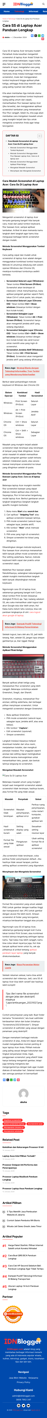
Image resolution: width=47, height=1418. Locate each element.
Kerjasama (33, 1378)
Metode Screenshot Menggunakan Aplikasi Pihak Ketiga (24, 163)
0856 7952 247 (23, 1399)
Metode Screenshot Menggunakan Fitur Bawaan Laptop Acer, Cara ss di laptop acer (24, 156)
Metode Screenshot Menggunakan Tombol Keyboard (24, 149)
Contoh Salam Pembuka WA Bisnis (23, 1220)
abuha (7, 37)
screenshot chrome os (14, 1127)
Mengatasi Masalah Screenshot (22, 167)
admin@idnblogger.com (23, 1396)
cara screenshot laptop (14, 1124)
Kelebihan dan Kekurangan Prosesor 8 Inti (23, 1147)
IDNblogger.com (17, 1410)
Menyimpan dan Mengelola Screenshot (25, 171)
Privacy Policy (23, 1382)
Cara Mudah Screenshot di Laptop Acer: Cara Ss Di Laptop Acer (23, 142)
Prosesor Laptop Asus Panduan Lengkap (22, 1188)
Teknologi (19, 11)
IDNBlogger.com (15, 1349)
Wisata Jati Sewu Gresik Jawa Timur (24, 1226)
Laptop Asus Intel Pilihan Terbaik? (19, 1156)
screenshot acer (35, 1124)
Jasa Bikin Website (18, 1378)
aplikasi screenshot (13, 1120)
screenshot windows (13, 1131)
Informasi (33, 11)
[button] (43, 4)
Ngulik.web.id (35, 1410)
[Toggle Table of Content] (38, 136)
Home (7, 11)
